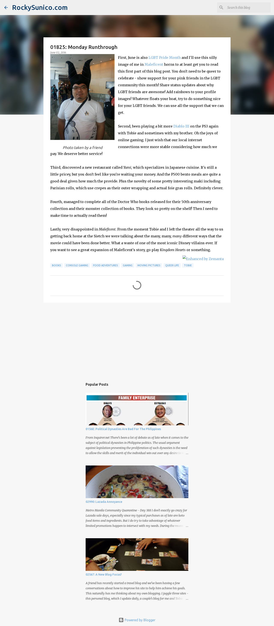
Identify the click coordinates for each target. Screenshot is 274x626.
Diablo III (181, 126)
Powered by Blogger (139, 620)
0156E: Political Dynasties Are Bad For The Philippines (123, 429)
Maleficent (153, 64)
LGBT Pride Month (165, 57)
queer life (172, 265)
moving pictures (148, 265)
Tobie (188, 265)
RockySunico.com (40, 7)
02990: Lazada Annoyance (104, 501)
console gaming (77, 265)
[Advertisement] (137, 339)
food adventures (105, 265)
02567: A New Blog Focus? (104, 574)
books (56, 265)
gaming (128, 265)
